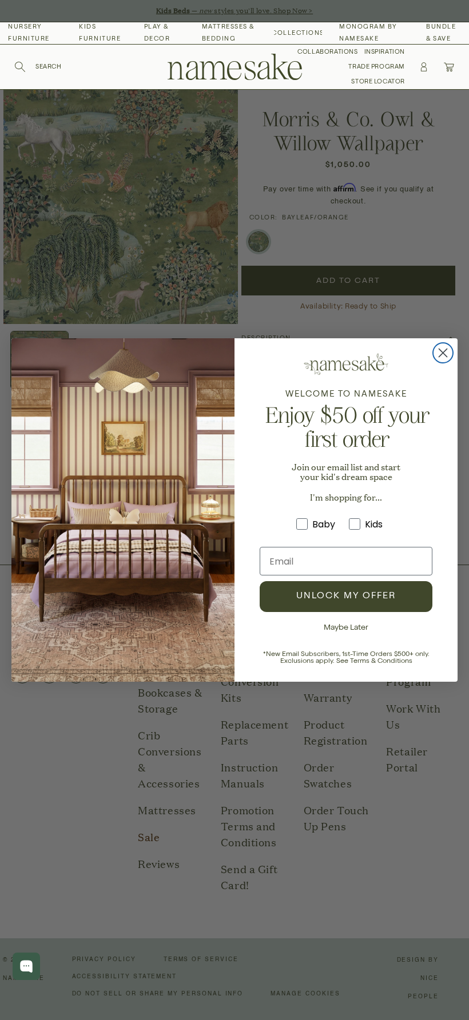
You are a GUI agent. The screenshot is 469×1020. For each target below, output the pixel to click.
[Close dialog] (443, 353)
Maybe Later (346, 628)
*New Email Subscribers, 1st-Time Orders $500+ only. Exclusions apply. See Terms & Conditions (346, 658)
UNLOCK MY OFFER (346, 596)
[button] (38, 67)
